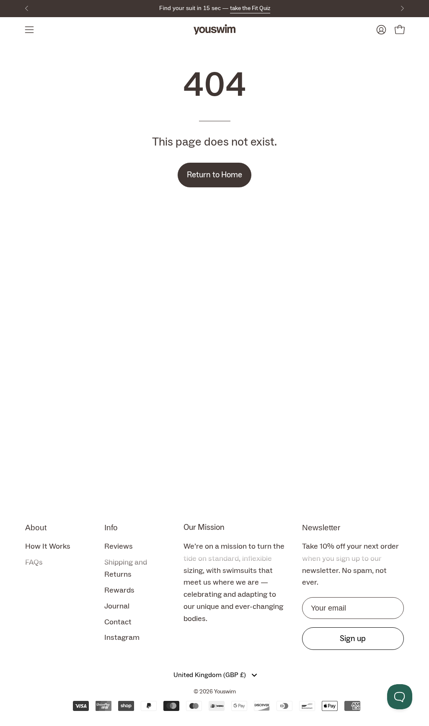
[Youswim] (214, 29)
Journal (116, 606)
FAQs (34, 562)
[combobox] (214, 675)
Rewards (119, 590)
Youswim (225, 691)
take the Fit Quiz (250, 8)
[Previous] (27, 8)
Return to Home (214, 175)
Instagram (122, 638)
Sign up (353, 638)
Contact (118, 622)
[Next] (402, 8)
